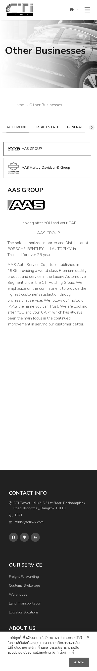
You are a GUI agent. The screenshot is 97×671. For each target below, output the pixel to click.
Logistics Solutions (24, 612)
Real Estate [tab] (48, 127)
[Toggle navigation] (87, 9)
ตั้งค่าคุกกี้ (67, 652)
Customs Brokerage (24, 585)
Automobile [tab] (17, 127)
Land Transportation (25, 603)
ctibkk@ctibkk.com (29, 522)
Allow (79, 662)
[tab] (47, 149)
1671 (18, 515)
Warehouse (18, 594)
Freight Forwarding (24, 576)
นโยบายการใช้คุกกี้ (27, 647)
